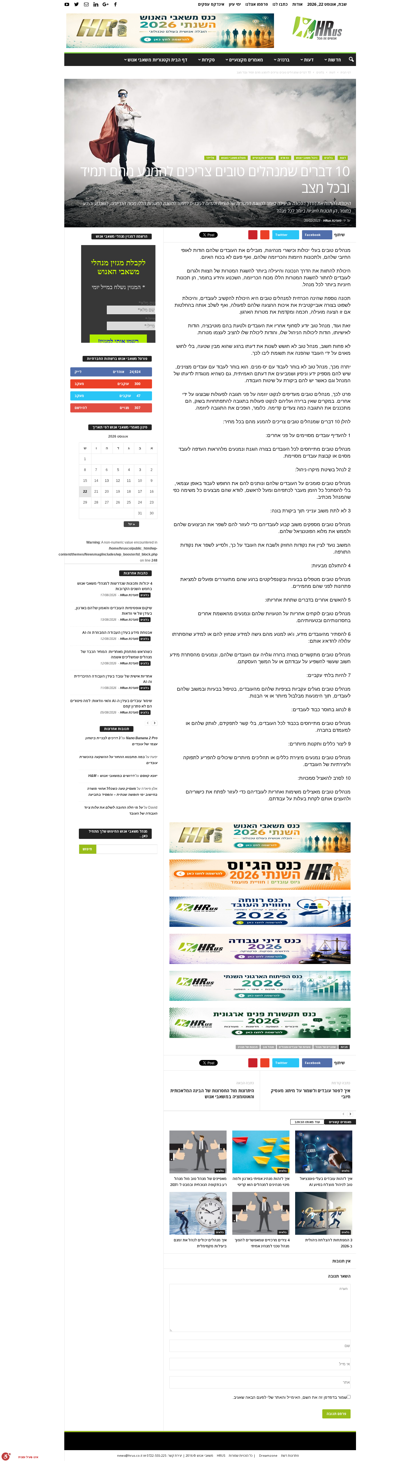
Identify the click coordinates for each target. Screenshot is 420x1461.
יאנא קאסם (148, 776)
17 (140, 492)
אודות (297, 4)
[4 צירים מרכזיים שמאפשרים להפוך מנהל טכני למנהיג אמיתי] (260, 1213)
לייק (78, 371)
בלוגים (328, 158)
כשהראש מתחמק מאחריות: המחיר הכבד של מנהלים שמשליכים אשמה (116, 654)
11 (129, 481)
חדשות (334, 60)
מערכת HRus (332, 220)
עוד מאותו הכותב (307, 1122)
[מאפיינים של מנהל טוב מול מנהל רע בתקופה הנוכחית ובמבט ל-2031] (198, 1152)
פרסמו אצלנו (256, 4)
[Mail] (86, 4)
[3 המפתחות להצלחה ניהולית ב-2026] (323, 1213)
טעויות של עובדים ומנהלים (295, 1047)
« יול (131, 524)
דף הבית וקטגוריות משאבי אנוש (157, 60)
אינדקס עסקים (211, 4)
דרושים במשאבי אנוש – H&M (111, 776)
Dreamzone (268, 1455)
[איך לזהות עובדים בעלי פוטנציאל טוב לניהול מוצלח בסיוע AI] (323, 1152)
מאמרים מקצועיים (246, 60)
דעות (309, 60)
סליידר (210, 158)
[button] (347, 59)
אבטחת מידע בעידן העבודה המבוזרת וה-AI (117, 632)
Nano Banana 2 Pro (141, 738)
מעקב (79, 383)
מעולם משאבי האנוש (233, 158)
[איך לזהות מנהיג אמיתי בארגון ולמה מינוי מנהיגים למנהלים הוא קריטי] (260, 1152)
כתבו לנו (280, 4)
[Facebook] (115, 4)
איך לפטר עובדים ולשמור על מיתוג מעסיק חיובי (310, 1093)
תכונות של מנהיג (248, 1047)
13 (107, 481)
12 (118, 481)
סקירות (208, 60)
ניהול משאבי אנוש (306, 158)
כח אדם (285, 158)
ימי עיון (235, 4)
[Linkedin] (96, 4)
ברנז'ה (283, 60)
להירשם (81, 407)
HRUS (221, 1455)
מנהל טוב (268, 1047)
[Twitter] (76, 4)
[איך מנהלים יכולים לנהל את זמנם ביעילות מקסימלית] (198, 1213)
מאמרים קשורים (340, 1122)
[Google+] (105, 4)
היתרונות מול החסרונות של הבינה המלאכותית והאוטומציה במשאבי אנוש (212, 1093)
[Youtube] (66, 4)
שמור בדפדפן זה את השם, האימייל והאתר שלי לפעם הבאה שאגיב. (290, 1397)
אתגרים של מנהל (325, 1047)
